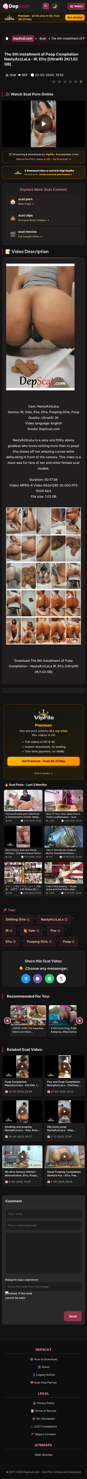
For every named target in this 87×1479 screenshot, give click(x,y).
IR (7, 931)
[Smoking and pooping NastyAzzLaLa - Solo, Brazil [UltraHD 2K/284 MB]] (22, 1111)
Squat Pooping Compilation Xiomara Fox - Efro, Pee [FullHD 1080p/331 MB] (64, 1173)
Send (73, 1316)
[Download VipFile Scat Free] (16, 6)
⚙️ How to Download (43, 1359)
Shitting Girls (16, 919)
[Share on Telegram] (25, 978)
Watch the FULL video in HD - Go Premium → (43, 159)
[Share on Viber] (37, 978)
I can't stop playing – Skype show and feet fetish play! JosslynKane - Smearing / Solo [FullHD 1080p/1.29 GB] (63, 888)
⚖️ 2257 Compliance (43, 1426)
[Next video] (79, 1020)
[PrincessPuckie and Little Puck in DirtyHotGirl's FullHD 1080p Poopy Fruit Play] (23, 800)
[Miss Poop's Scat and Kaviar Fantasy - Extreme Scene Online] (23, 836)
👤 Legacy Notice (43, 1374)
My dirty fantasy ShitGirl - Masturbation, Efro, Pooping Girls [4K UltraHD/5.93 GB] (22, 1173)
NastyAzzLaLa (52, 919)
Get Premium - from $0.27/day (43, 761)
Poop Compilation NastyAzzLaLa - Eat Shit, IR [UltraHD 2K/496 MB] (22, 1083)
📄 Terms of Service (43, 1410)
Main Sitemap (43, 1454)
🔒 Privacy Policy (43, 1403)
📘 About (44, 1367)
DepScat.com (22, 38)
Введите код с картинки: (22, 1279)
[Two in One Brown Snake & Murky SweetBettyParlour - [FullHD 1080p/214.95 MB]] (64, 836)
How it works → (43, 773)
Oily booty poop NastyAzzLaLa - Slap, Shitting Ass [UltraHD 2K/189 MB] (60, 1128)
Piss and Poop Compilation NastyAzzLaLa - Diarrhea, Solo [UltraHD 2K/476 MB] (63, 1083)
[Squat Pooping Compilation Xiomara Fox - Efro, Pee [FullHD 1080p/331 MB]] (65, 1156)
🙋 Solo (29, 931)
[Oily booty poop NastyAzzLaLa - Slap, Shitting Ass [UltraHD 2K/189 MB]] (65, 1111)
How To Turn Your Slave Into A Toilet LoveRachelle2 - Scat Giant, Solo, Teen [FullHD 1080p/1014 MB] (63, 815)
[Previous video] (7, 1020)
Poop (67, 942)
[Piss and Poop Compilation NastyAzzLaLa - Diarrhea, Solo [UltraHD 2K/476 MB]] (65, 1066)
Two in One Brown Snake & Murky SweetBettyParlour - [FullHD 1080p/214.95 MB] (61, 852)
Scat (42, 38)
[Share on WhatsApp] (49, 978)
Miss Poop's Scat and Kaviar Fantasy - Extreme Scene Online (23, 852)
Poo (53, 931)
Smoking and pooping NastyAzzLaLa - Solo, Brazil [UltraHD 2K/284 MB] (22, 1128)
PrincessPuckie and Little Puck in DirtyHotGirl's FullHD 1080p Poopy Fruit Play (22, 815)
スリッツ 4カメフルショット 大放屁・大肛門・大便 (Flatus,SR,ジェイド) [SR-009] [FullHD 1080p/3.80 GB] (23, 888)
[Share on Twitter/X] (61, 978)
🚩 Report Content (43, 1434)
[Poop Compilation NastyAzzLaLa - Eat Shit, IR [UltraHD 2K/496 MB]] (22, 1066)
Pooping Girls (37, 942)
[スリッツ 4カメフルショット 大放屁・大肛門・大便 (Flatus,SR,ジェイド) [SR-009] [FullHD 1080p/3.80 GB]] (23, 873)
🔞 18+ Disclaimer (43, 1418)
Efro (9, 942)
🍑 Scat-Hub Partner (43, 1382)
